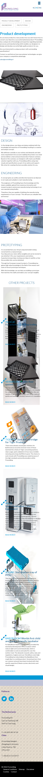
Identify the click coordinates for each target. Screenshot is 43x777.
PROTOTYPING (22, 25)
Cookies (6, 772)
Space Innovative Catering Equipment (20, 506)
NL (34, 8)
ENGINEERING (7, 25)
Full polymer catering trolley (21, 323)
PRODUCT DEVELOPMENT (11, 21)
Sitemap (22, 769)
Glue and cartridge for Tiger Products (21, 441)
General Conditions (10, 769)
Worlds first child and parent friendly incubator (22, 639)
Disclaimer (30, 769)
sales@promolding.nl (6, 59)
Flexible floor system (19, 383)
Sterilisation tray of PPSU (21, 573)
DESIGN (28, 21)
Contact (14, 772)
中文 (40, 8)
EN (37, 8)
